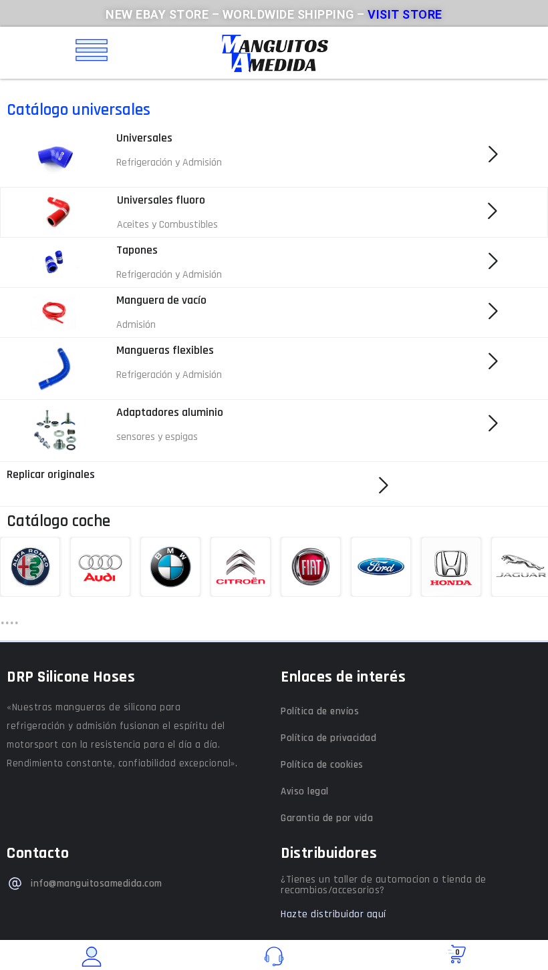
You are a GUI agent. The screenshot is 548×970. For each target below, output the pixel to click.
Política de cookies (322, 764)
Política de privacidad (328, 738)
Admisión (136, 325)
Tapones (137, 250)
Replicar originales (51, 474)
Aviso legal (305, 791)
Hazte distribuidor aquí (333, 914)
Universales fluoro (161, 200)
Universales (144, 138)
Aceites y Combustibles (167, 225)
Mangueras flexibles (165, 350)
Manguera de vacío (161, 300)
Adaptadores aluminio (169, 412)
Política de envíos (320, 711)
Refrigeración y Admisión (169, 163)
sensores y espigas (157, 437)
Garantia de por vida (327, 818)
